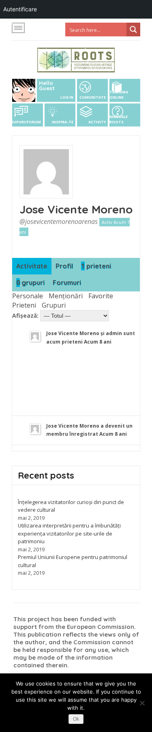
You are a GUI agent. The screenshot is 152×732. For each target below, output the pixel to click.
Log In (66, 97)
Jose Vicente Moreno (76, 209)
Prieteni (24, 305)
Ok (76, 719)
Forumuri (67, 282)
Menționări (66, 295)
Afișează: (25, 315)
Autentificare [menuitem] (20, 9)
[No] (142, 703)
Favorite (100, 295)
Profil (64, 266)
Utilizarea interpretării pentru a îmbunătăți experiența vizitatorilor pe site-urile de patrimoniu (69, 533)
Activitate (31, 266)
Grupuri (54, 305)
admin (114, 333)
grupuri (30, 282)
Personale (27, 295)
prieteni (96, 266)
